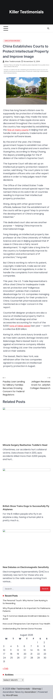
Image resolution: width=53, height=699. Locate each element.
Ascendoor (30, 692)
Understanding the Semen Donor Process (22, 628)
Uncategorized (12, 41)
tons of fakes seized (19, 325)
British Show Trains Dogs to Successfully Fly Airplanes (26, 508)
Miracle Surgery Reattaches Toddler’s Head (25, 445)
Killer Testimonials (13, 61)
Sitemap (36, 688)
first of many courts (17, 129)
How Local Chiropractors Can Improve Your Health (26, 623)
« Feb (5, 668)
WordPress (12, 695)
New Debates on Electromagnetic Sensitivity (26, 567)
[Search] (48, 28)
